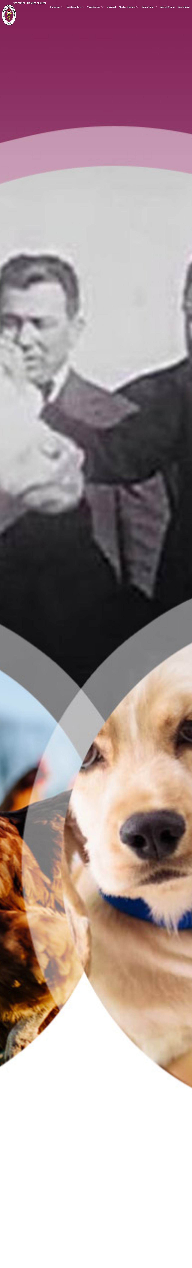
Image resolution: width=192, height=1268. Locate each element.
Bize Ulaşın (184, 7)
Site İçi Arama (167, 7)
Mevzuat (111, 7)
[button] (57, 7)
